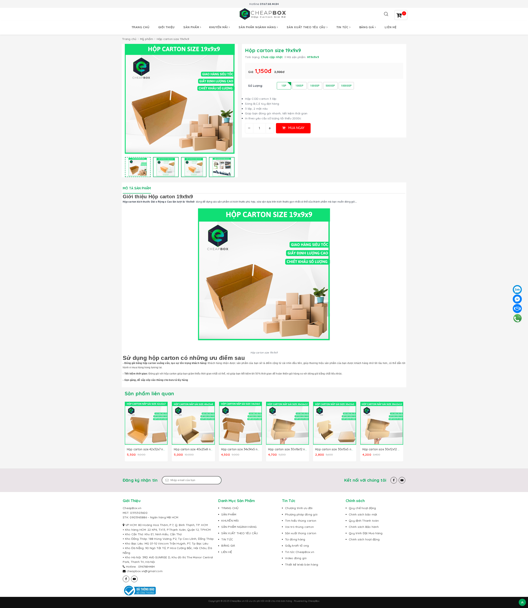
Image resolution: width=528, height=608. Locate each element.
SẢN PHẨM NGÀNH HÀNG (239, 527)
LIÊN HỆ (226, 552)
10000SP (346, 85)
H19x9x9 (313, 57)
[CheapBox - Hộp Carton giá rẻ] (264, 14)
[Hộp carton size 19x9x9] (138, 167)
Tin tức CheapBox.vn (299, 552)
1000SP (315, 85)
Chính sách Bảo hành (364, 527)
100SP (299, 85)
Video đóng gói (296, 558)
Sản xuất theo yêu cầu (306, 27)
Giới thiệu (166, 27)
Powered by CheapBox (306, 600)
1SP (284, 85)
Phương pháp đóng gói (301, 514)
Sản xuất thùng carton (300, 533)
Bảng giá (367, 27)
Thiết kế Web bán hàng (301, 564)
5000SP (330, 85)
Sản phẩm (191, 27)
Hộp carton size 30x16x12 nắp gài (291, 449)
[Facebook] (393, 480)
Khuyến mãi (219, 27)
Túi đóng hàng (295, 539)
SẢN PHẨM (228, 514)
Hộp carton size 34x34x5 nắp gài (243, 449)
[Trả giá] (517, 308)
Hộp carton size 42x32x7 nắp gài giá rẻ (154, 449)
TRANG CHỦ (229, 508)
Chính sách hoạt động (364, 539)
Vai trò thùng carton (299, 527)
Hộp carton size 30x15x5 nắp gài (337, 449)
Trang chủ (141, 27)
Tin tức (342, 27)
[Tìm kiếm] (386, 14)
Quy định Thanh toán (364, 520)
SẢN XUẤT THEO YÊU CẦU (239, 533)
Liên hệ (390, 27)
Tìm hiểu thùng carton (300, 520)
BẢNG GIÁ (228, 545)
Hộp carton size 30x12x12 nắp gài (385, 449)
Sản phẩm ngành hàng (258, 27)
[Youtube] (402, 480)
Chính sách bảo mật (363, 514)
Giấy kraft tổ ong (297, 545)
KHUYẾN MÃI (230, 520)
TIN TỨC (227, 539)
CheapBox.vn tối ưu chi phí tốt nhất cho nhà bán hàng (261, 600)
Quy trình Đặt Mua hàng (366, 533)
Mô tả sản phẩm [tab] (137, 188)
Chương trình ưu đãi (298, 508)
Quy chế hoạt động (362, 508)
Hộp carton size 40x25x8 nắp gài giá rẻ (201, 449)
